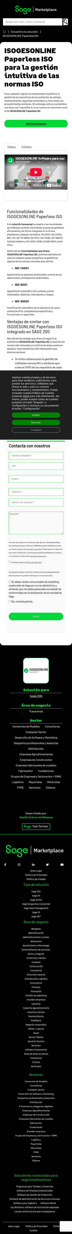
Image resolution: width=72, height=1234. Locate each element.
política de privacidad (34, 562)
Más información (36, 123)
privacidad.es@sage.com (38, 556)
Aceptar (36, 415)
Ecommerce (36, 983)
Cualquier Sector (36, 1089)
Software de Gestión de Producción (34, 1194)
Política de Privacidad (36, 874)
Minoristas (36, 1148)
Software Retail (48, 1203)
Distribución (36, 1102)
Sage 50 (36, 895)
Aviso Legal (36, 870)
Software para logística (25, 1203)
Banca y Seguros (36, 953)
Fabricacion (36, 1123)
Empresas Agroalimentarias (36, 1110)
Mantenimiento (36, 1016)
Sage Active (36, 899)
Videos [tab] (11, 146)
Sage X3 (36, 912)
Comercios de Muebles (36, 1081)
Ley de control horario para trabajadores (34, 1211)
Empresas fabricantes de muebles (36, 1118)
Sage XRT (36, 916)
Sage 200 (36, 696)
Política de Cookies (36, 879)
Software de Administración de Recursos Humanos (34, 1199)
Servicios (36, 1045)
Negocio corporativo (36, 1024)
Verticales (36, 1066)
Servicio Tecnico (36, 1041)
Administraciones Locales (36, 937)
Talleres (36, 1160)
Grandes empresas (36, 999)
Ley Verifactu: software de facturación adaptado (34, 1207)
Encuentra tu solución (24, 31)
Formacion (36, 991)
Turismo (36, 1062)
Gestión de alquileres (36, 995)
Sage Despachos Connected (36, 903)
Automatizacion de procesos (36, 949)
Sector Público (36, 1037)
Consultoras (36, 1085)
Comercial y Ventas (36, 957)
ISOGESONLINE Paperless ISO (20, 35)
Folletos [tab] (26, 146)
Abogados (36, 928)
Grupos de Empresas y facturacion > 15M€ (36, 1135)
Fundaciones (36, 1127)
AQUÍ (26, 396)
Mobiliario (36, 1020)
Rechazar (36, 422)
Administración (36, 932)
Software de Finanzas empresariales (35, 1190)
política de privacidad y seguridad (29, 549)
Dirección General (36, 974)
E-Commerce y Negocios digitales (36, 1106)
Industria (36, 1003)
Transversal (36, 1058)
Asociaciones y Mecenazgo (36, 945)
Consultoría (36, 970)
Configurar (36, 430)
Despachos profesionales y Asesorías (36, 1098)
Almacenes (36, 941)
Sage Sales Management (36, 908)
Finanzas (36, 987)
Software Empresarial (36, 1049)
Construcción (36, 966)
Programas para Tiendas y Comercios (34, 1186)
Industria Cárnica (36, 1012)
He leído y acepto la (26, 562)
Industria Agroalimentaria (36, 1008)
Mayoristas (36, 1143)
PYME (36, 1152)
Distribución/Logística (36, 978)
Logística (36, 1139)
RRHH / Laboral (36, 1028)
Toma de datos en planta (36, 1053)
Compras (36, 962)
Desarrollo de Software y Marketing (36, 1093)
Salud (36, 1033)
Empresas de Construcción (36, 1114)
